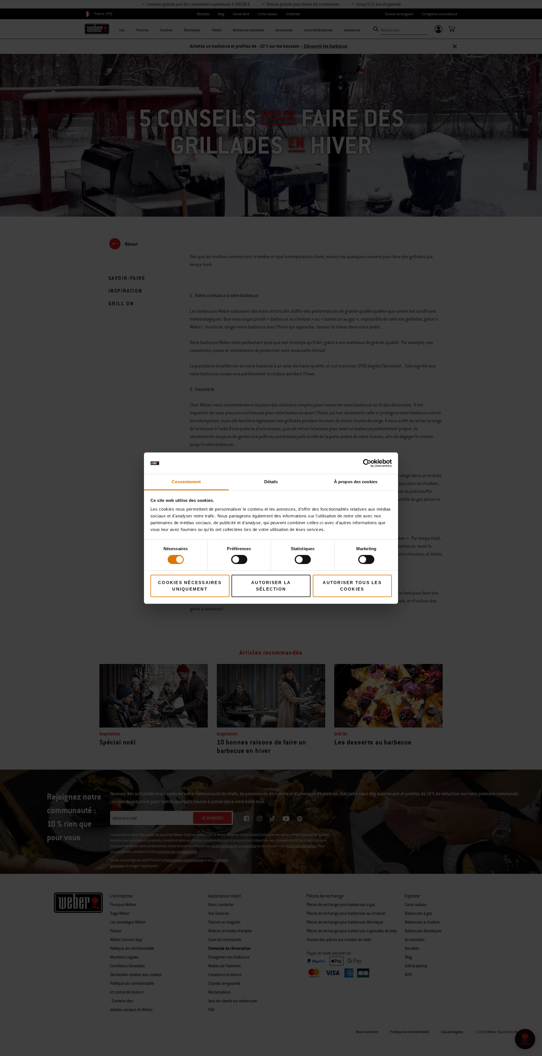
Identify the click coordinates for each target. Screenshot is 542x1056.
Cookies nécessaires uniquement (190, 585)
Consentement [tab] (186, 481)
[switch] (239, 559)
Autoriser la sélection (271, 585)
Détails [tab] (271, 481)
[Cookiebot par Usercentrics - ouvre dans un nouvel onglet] (367, 463)
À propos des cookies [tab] (355, 481)
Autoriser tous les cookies (352, 585)
